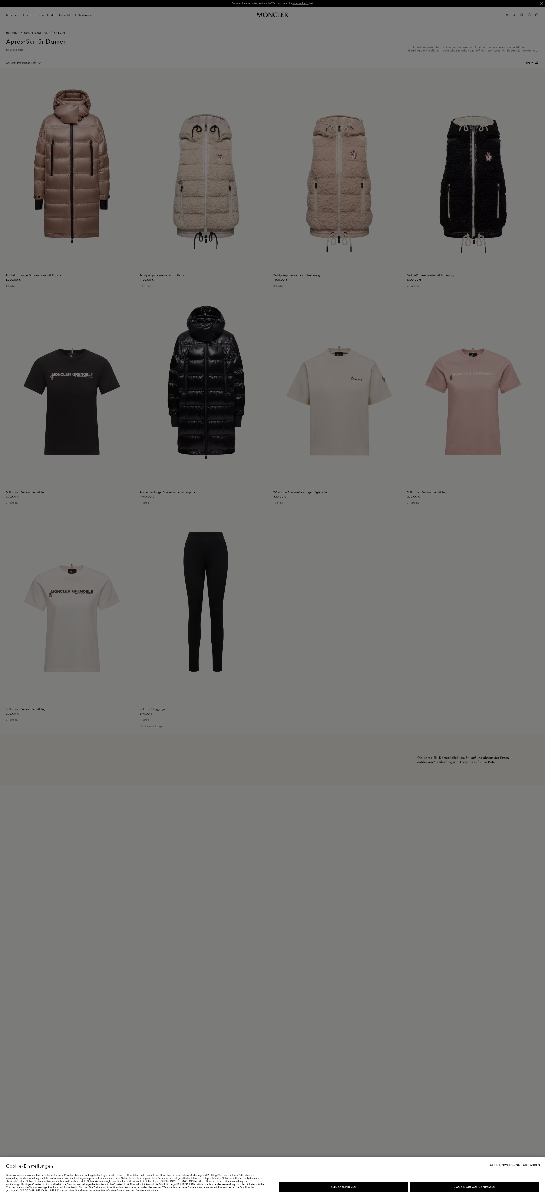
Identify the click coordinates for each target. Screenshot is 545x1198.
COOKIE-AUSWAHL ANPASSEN (474, 1187)
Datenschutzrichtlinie (146, 1190)
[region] (272, 1177)
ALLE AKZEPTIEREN (343, 1187)
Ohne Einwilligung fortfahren (515, 1165)
